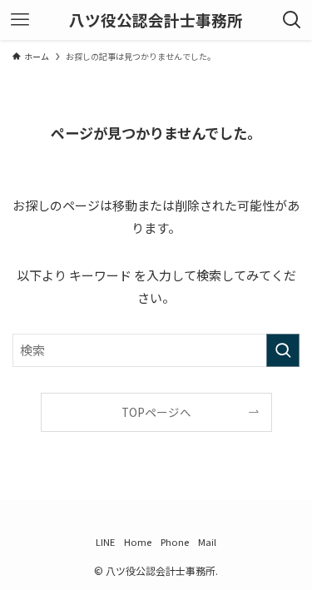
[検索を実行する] (283, 350)
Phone (175, 541)
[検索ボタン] (292, 20)
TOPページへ (156, 412)
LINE (105, 541)
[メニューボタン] (20, 20)
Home (137, 541)
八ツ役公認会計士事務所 (156, 20)
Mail (207, 541)
